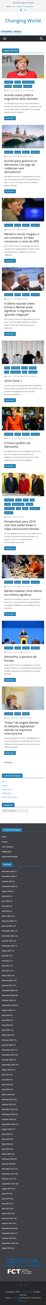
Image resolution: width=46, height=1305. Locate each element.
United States (34, 508)
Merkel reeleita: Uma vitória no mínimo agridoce (23, 592)
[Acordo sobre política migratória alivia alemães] (23, 66)
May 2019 (6, 1084)
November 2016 (8, 1233)
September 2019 (8, 1065)
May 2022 (6, 906)
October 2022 (7, 881)
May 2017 (6, 1203)
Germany (8, 86)
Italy (6, 372)
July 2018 (5, 1134)
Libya (18, 508)
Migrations (17, 86)
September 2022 (8, 886)
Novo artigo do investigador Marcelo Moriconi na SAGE (23, 7)
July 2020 (5, 1015)
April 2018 (6, 1149)
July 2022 (5, 896)
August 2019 (7, 1070)
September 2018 (8, 1124)
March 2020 (6, 1035)
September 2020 (8, 1005)
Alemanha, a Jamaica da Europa (20, 658)
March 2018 (6, 1154)
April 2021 (6, 970)
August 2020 (7, 1010)
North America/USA (9, 797)
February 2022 (7, 921)
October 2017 (7, 1179)
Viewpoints (27, 86)
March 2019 (6, 1094)
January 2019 (7, 1104)
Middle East (6, 793)
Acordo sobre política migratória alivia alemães (21, 97)
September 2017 (8, 1184)
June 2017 (6, 1198)
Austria (18, 500)
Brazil (7, 368)
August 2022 (7, 891)
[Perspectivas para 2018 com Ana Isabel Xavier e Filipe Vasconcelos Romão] (23, 484)
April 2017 (6, 1208)
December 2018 (8, 1109)
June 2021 (6, 961)
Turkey (25, 508)
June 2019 (6, 1079)
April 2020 (6, 1030)
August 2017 (7, 1189)
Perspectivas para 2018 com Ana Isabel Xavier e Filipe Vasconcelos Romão (21, 525)
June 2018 (6, 1139)
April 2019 (6, 1089)
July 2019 (5, 1075)
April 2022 (6, 911)
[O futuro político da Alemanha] (23, 418)
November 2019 (8, 1055)
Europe (17, 82)
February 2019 (7, 1099)
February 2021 (7, 980)
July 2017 (5, 1193)
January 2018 (7, 1164)
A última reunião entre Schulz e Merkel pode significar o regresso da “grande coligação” (20, 308)
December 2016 (8, 1228)
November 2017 (8, 1174)
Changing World (23, 20)
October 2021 (7, 941)
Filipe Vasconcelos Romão (25, 91)
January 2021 (7, 985)
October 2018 (7, 1119)
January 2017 (7, 1223)
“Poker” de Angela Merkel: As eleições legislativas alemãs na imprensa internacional (21, 728)
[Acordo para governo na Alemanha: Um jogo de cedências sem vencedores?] (23, 136)
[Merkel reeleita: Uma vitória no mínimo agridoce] (23, 566)
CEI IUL (21, 517)
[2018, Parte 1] (23, 352)
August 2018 (7, 1129)
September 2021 (8, 946)
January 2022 (7, 926)
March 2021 (6, 975)
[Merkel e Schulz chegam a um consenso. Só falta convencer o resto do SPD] (23, 209)
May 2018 (6, 1144)
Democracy (8, 82)
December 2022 (8, 871)
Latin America (15, 372)
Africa (4, 782)
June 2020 (6, 1020)
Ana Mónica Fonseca (27, 156)
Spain (24, 372)
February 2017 (7, 1218)
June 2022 (6, 901)
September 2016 (8, 1243)
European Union (28, 82)
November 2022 (8, 876)
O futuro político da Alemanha (17, 444)
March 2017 (6, 1213)
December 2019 (8, 1050)
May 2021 (6, 966)
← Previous (7, 762)
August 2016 (7, 1248)
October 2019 (7, 1060)
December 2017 (8, 1169)
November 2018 (8, 1114)
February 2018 (7, 1159)
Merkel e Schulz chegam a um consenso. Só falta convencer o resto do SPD (21, 237)
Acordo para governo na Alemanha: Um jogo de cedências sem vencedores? (20, 166)
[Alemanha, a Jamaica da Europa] (23, 632)
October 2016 (7, 1238)
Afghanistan (9, 500)
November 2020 (8, 995)
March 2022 (6, 916)
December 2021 (8, 931)
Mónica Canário (27, 718)
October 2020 (7, 1000)
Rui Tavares (26, 652)
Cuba (32, 500)
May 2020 (6, 1025)
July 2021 (5, 956)
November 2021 (8, 936)
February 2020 (7, 1040)
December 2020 (8, 990)
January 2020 (7, 1045)
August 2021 (7, 951)
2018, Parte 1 (13, 381)
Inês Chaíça (23, 229)
